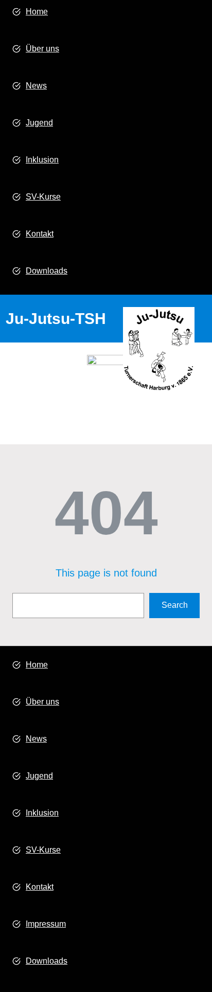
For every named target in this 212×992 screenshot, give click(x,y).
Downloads (46, 270)
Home (37, 11)
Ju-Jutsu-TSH (56, 318)
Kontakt (40, 233)
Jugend (39, 122)
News (36, 85)
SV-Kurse (43, 196)
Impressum (46, 923)
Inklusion (42, 159)
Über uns (42, 48)
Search (175, 605)
